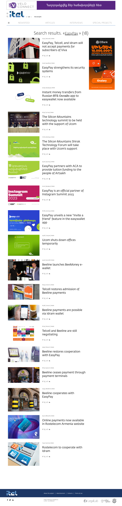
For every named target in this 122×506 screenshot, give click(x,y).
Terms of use (78, 493)
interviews (76, 23)
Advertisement (60, 493)
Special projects (102, 23)
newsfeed (24, 23)
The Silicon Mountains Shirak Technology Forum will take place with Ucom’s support (61, 145)
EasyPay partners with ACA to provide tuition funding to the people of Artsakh (62, 170)
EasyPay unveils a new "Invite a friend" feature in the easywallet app (63, 219)
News (52, 38)
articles (50, 23)
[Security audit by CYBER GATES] (106, 501)
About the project (49, 493)
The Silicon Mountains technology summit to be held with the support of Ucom (62, 121)
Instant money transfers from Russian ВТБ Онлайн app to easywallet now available (61, 96)
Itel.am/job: (38, 16)
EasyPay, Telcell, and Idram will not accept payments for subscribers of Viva (62, 47)
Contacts (70, 493)
